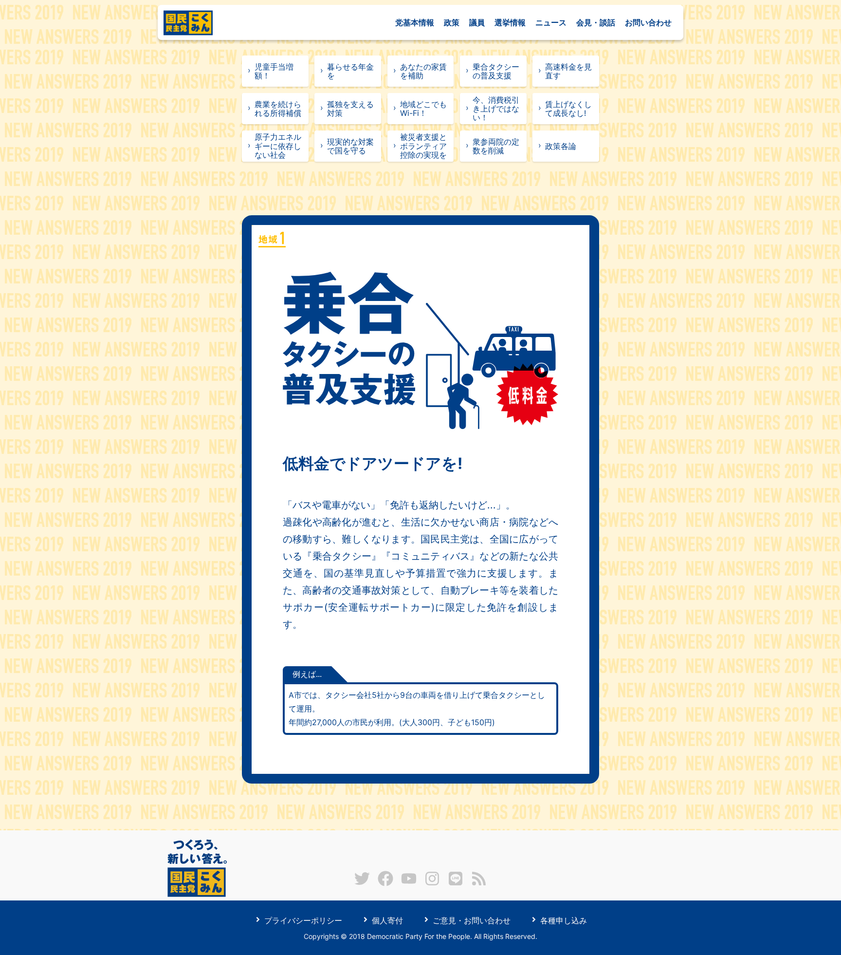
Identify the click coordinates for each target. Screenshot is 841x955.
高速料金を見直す (568, 71)
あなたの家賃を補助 (423, 71)
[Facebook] (385, 883)
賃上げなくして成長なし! (568, 108)
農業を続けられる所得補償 (278, 108)
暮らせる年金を (350, 71)
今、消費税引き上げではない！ (496, 109)
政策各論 (560, 146)
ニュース (551, 22)
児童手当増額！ (274, 71)
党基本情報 (414, 22)
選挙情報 (510, 22)
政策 (451, 22)
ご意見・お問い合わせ (470, 920)
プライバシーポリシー (302, 920)
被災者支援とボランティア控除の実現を (423, 146)
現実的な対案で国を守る (350, 146)
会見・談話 (595, 22)
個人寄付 (386, 920)
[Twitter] (362, 883)
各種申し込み (562, 920)
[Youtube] (409, 883)
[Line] (455, 883)
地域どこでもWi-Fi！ (423, 108)
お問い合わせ (648, 22)
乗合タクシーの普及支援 (496, 71)
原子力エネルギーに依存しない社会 (278, 146)
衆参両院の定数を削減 (496, 146)
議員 (477, 22)
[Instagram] (432, 883)
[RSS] (479, 883)
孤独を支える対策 (350, 108)
